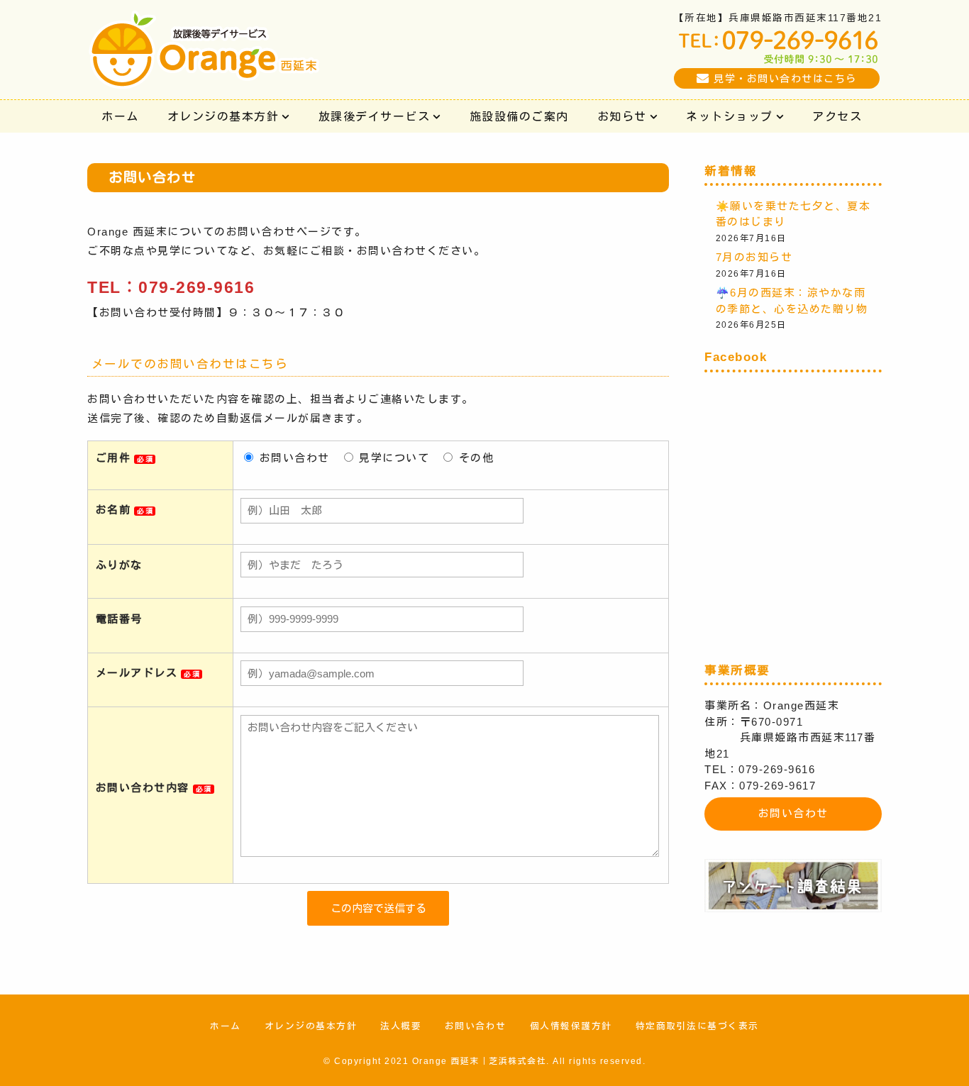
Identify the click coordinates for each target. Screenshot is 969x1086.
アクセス (837, 116)
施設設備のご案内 (519, 116)
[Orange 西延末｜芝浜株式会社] (204, 77)
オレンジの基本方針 (223, 116)
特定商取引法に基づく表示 (697, 1026)
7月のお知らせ (754, 257)
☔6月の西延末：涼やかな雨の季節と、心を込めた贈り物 (792, 301)
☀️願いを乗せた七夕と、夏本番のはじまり (793, 214)
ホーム (120, 116)
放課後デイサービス (375, 116)
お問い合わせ (793, 813)
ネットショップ (729, 116)
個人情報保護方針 (571, 1026)
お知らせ (622, 116)
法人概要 (400, 1026)
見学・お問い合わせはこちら (785, 78)
